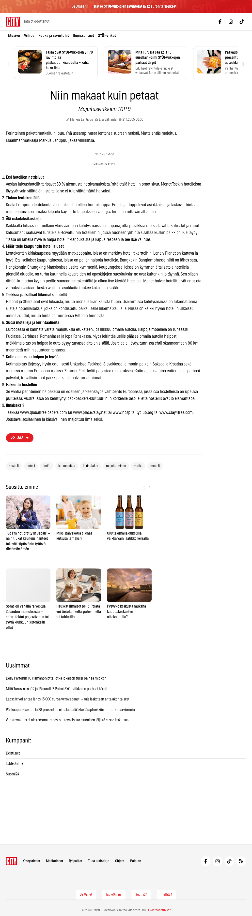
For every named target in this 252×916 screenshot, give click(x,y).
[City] (11, 861)
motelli (155, 466)
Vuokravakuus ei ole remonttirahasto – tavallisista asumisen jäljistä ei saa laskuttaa (67, 720)
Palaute (135, 861)
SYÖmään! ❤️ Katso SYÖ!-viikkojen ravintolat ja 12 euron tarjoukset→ (126, 6)
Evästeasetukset (159, 910)
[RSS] (241, 861)
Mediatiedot (54, 861)
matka (138, 466)
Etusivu (14, 36)
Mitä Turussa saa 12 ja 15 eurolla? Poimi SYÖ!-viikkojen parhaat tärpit (57, 689)
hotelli (31, 466)
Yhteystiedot (31, 861)
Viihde (29, 36)
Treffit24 (166, 894)
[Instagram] (230, 21)
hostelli (14, 466)
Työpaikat (75, 861)
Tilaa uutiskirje (98, 861)
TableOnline (14, 764)
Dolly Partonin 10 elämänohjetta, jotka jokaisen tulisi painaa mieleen (56, 678)
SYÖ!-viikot (107, 36)
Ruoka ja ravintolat (53, 36)
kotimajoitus (66, 466)
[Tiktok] (241, 21)
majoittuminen (116, 466)
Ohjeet (119, 861)
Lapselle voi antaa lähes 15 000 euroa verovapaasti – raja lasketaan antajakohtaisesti (68, 699)
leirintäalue (90, 466)
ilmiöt (46, 466)
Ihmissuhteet (83, 36)
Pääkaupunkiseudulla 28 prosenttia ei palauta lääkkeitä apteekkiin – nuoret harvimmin (70, 710)
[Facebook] (220, 21)
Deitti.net (13, 753)
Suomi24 (12, 774)
